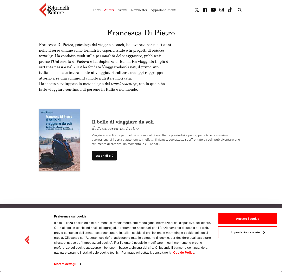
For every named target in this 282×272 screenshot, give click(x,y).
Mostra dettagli (65, 264)
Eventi (122, 9)
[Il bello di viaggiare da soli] (59, 139)
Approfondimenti (164, 9)
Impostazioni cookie (245, 232)
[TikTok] (229, 10)
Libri (97, 9)
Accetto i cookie (247, 218)
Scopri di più (104, 156)
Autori (109, 9)
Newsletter (139, 9)
